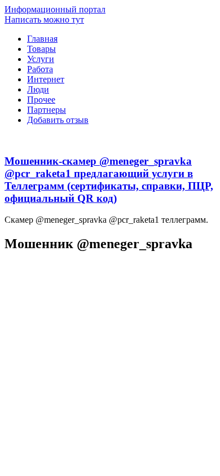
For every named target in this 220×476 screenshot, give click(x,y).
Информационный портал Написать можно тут (55, 14)
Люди (38, 89)
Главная (42, 38)
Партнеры (46, 109)
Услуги (40, 59)
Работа (40, 69)
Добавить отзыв (58, 120)
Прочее (41, 99)
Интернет (45, 79)
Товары (41, 49)
